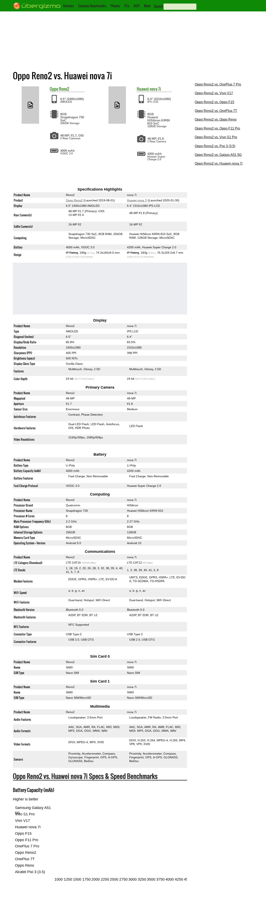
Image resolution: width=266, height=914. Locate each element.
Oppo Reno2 (74, 200)
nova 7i (155, 89)
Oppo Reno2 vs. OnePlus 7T (216, 111)
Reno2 (64, 89)
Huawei (143, 89)
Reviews (68, 5)
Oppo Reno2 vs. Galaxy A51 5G (218, 155)
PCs (126, 5)
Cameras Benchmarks (92, 5)
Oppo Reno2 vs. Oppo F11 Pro (217, 128)
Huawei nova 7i (137, 200)
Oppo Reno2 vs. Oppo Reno (215, 119)
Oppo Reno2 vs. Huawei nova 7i (219, 163)
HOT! (137, 5)
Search (158, 6)
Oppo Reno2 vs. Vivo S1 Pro (216, 137)
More (147, 5)
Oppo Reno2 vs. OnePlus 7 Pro (218, 84)
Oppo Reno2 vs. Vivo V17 (214, 93)
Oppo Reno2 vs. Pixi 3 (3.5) (215, 146)
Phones (115, 5)
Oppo (54, 89)
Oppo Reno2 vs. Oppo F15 (214, 102)
